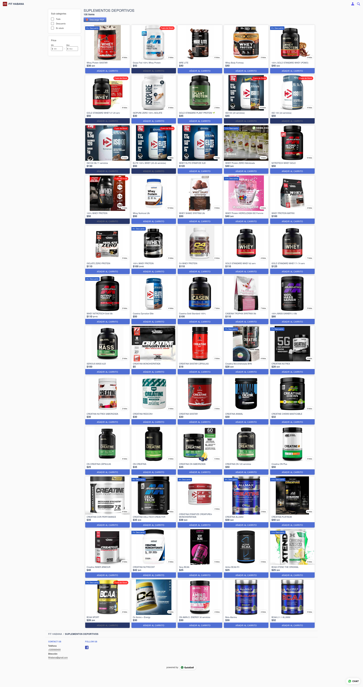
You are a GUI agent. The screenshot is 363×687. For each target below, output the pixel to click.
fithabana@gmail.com (58, 657)
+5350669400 (54, 649)
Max (68, 45)
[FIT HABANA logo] (5, 4)
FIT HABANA (16, 4)
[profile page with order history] (353, 4)
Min (52, 45)
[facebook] (87, 647)
